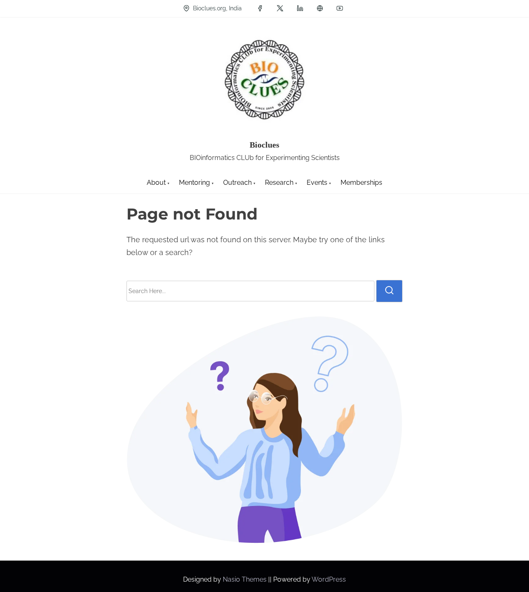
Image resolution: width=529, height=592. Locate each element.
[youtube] (339, 8)
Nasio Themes (245, 579)
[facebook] (260, 8)
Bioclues (264, 144)
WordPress (329, 579)
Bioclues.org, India (216, 8)
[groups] (320, 8)
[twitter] (280, 8)
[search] (389, 291)
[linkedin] (300, 8)
